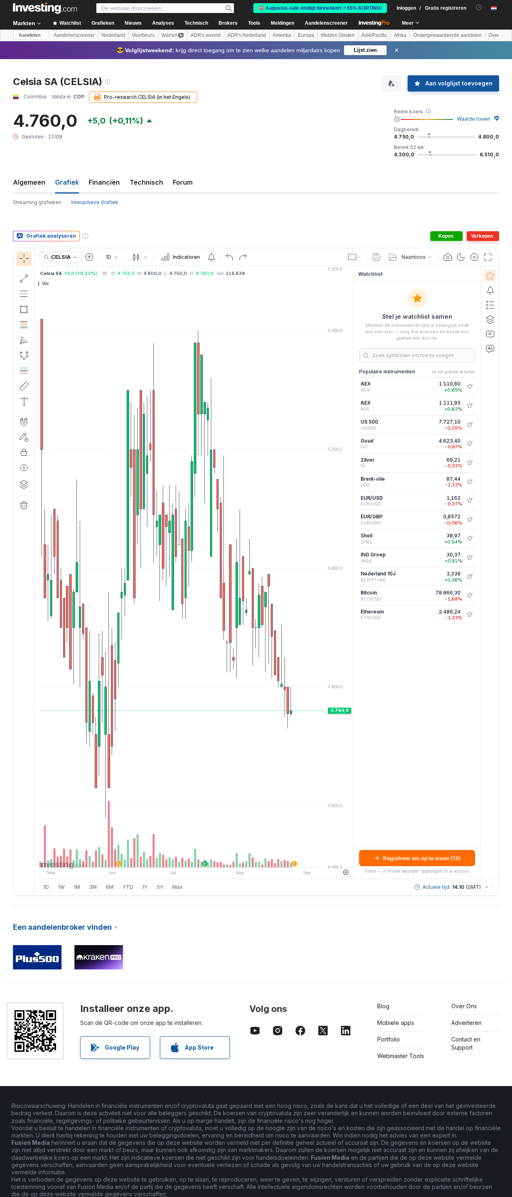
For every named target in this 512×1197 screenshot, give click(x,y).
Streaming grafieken (37, 202)
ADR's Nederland (246, 35)
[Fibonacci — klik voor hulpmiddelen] (24, 324)
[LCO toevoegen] (469, 482)
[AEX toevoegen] (469, 386)
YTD (127, 887)
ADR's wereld (206, 35)
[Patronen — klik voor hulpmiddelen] (24, 355)
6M (109, 887)
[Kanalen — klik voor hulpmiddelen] (24, 294)
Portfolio (388, 1039)
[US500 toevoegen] (469, 424)
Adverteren (466, 1022)
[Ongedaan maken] (229, 257)
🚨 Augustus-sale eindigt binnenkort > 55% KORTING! (320, 8)
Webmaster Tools (400, 1055)
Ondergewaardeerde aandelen (447, 35)
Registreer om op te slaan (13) (422, 858)
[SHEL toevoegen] (469, 538)
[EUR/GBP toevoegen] (469, 519)
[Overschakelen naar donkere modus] (461, 257)
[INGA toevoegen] (469, 557)
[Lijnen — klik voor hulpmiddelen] (24, 278)
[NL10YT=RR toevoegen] (469, 576)
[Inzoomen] (183, 857)
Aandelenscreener (326, 23)
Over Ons (464, 1006)
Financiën (104, 182)
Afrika (400, 35)
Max (177, 887)
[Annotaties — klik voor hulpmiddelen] (24, 401)
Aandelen (29, 35)
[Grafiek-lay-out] (355, 257)
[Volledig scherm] (488, 257)
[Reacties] (490, 334)
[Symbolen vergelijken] (89, 257)
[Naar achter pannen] (194, 857)
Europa (306, 35)
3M (93, 887)
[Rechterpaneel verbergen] (350, 572)
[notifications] (479, 7)
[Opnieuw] (243, 257)
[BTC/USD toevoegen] (469, 595)
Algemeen (29, 182)
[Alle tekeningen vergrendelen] (24, 452)
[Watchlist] (490, 275)
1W (61, 887)
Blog (383, 1006)
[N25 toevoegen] (469, 405)
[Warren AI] (490, 348)
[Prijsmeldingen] (211, 257)
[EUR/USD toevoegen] (469, 500)
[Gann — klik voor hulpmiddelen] (24, 340)
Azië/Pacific (374, 35)
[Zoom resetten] (215, 857)
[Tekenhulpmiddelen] (36, 571)
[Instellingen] (346, 872)
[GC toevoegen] (469, 443)
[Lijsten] (490, 304)
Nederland (113, 35)
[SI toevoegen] (469, 463)
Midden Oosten (338, 35)
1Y (145, 887)
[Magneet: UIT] (24, 421)
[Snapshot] (448, 257)
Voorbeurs (143, 35)
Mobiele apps (395, 1022)
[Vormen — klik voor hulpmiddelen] (24, 309)
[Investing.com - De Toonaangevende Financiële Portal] (45, 8)
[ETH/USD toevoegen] (469, 614)
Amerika (282, 35)
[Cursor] (24, 258)
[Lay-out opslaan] (376, 257)
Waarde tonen (473, 119)
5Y (160, 887)
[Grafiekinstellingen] (474, 257)
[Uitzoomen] (172, 857)
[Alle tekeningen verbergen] (24, 467)
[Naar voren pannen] (205, 857)
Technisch (146, 182)
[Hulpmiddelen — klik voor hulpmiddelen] (24, 386)
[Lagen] (23, 484)
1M (77, 887)
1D (46, 887)
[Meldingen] (490, 290)
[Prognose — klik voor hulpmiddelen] (24, 371)
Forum (183, 182)
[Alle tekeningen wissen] (24, 505)
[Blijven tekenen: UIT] (24, 437)
